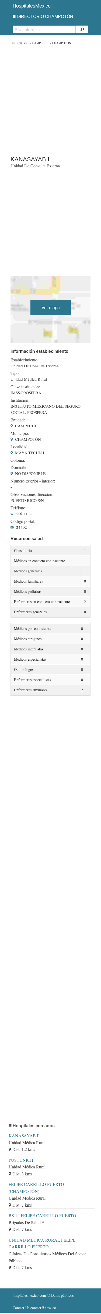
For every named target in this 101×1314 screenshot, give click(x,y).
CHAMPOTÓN (61, 43)
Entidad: (18, 420)
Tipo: (15, 373)
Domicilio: (20, 467)
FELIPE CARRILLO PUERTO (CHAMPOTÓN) (36, 1187)
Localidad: (20, 447)
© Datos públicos (43, 1295)
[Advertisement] (50, 99)
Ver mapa (50, 307)
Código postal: (23, 521)
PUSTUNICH (21, 1160)
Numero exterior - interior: (33, 481)
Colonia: (18, 460)
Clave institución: (25, 387)
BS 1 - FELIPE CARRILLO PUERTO (42, 1215)
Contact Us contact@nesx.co (34, 1307)
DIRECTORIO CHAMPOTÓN (45, 16)
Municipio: (20, 433)
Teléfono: (18, 508)
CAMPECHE (40, 43)
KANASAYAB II (24, 1135)
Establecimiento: (25, 360)
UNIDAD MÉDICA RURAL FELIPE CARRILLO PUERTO (42, 1243)
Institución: (20, 400)
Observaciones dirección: (32, 494)
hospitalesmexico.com (29, 1295)
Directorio (20, 43)
